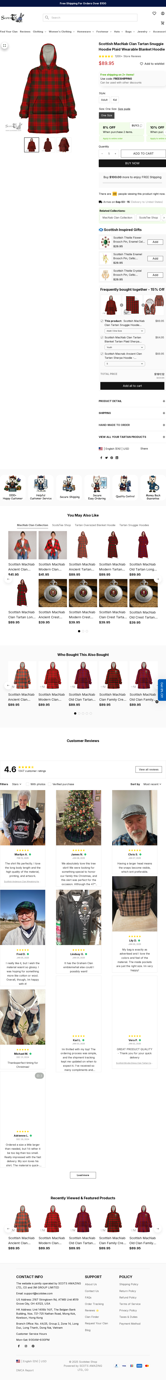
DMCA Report (25, 1370)
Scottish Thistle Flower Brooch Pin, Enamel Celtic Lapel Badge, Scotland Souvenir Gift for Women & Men (129, 240)
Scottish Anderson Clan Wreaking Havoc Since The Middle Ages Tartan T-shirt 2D (22, 881)
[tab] (79, 631)
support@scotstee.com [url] (38, 1293)
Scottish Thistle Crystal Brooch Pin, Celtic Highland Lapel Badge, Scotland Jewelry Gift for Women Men (128, 273)
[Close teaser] (157, 701)
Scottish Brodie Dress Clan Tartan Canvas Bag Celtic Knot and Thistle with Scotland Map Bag (134, 1063)
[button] (162, 690)
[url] (128, 56)
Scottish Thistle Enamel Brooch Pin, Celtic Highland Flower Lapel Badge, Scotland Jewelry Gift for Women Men (128, 256)
